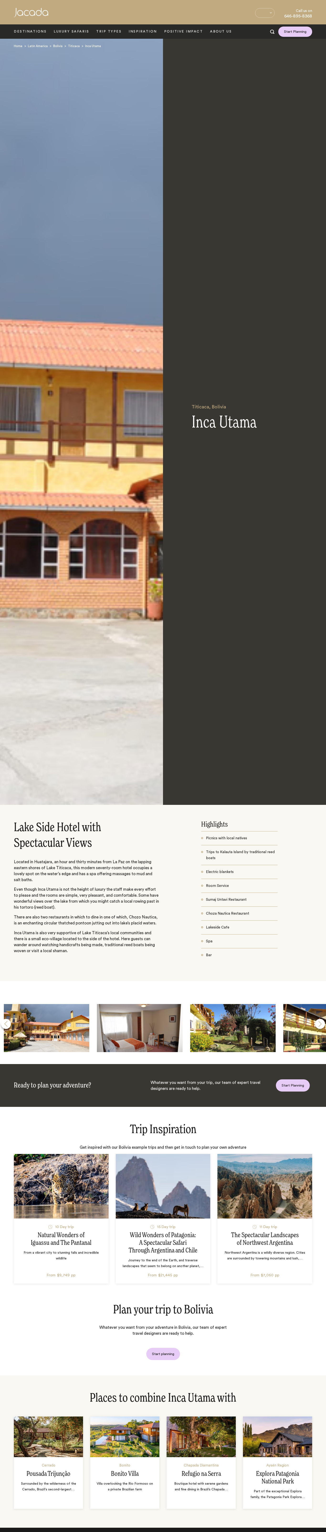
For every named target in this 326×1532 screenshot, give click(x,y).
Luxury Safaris (71, 31)
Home (18, 46)
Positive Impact (183, 31)
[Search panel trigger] (272, 32)
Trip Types (108, 31)
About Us (221, 31)
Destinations (30, 31)
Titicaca (74, 46)
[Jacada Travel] (31, 15)
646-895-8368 (298, 16)
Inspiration (143, 31)
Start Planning (295, 31)
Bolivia (58, 46)
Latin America (38, 46)
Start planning (163, 1354)
